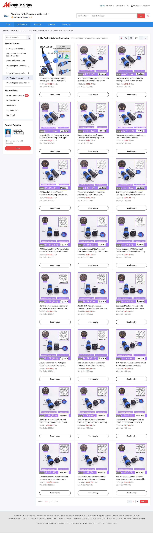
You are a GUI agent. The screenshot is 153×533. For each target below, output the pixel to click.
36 (51, 502)
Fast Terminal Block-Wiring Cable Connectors (16, 54)
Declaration (101, 523)
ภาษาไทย (112, 518)
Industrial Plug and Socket (15, 73)
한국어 (92, 518)
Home (8, 24)
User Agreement (90, 523)
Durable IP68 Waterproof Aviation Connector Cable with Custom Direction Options (92, 308)
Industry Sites (91, 516)
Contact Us (66, 24)
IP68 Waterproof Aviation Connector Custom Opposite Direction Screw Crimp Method (92, 422)
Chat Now (19, 133)
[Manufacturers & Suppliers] (17, 5)
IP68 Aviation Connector (15, 78)
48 (57, 502)
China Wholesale (66, 516)
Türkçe (119, 518)
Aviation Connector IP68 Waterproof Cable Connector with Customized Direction (52, 365)
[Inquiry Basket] (128, 5)
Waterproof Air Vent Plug (15, 48)
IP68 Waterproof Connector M (16, 66)
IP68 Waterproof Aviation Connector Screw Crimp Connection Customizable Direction (130, 479)
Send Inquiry (55, 94)
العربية (85, 518)
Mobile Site (128, 516)
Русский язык (51, 518)
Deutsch (68, 518)
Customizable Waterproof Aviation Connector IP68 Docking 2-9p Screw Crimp (91, 137)
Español (24, 518)
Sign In (102, 5)
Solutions (51, 24)
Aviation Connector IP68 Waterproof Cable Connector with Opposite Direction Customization (93, 251)
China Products (30, 516)
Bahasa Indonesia (139, 518)
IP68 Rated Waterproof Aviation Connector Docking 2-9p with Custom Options (53, 194)
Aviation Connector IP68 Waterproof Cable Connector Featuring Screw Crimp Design (130, 251)
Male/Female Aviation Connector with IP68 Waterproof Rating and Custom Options (92, 479)
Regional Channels (105, 516)
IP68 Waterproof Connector (16, 83)
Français (41, 518)
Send (18, 148)
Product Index (117, 516)
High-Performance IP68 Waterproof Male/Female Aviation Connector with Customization (53, 422)
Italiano (60, 518)
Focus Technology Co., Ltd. (61, 523)
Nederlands (77, 518)
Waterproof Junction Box (15, 61)
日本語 (99, 518)
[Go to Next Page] (145, 38)
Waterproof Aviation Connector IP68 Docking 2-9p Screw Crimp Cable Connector (91, 194)
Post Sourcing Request (148, 15)
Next (143, 501)
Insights (136, 516)
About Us (37, 24)
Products (23, 24)
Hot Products (18, 516)
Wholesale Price (80, 516)
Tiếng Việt (127, 518)
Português (33, 518)
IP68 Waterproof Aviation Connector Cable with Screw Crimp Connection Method (91, 365)
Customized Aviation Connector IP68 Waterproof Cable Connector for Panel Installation (130, 308)
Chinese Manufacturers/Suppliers (48, 516)
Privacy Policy (112, 523)
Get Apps (136, 5)
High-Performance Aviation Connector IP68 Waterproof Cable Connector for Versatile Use (53, 308)
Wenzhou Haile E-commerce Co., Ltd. (29, 14)
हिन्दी (105, 518)
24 (46, 502)
